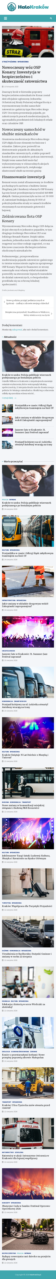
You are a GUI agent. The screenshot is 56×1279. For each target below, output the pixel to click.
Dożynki (5, 951)
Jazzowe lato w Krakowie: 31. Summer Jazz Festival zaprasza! (32, 431)
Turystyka (6, 903)
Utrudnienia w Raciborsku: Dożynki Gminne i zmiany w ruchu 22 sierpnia (27, 955)
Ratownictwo (8, 1152)
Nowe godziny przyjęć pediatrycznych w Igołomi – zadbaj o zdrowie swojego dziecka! (27, 302)
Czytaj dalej (7, 398)
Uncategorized (8, 651)
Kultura (5, 550)
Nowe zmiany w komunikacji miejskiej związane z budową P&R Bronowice (23, 806)
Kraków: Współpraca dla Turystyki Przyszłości (27, 906)
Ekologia (6, 1052)
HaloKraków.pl (35, 1274)
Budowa (5, 802)
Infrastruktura (8, 600)
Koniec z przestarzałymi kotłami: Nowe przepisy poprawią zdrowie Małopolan (23, 1056)
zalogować (17, 329)
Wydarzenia (23, 61)
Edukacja (6, 1001)
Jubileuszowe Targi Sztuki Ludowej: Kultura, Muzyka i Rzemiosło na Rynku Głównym (26, 857)
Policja (5, 500)
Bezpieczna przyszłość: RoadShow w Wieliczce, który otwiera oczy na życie (27, 313)
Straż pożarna (9, 61)
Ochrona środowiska (20, 1052)
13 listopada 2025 (11, 86)
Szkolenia (19, 1152)
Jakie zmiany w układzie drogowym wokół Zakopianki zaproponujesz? (34, 419)
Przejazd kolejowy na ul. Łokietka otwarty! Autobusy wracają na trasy (33, 443)
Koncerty (6, 1203)
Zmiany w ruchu (20, 701)
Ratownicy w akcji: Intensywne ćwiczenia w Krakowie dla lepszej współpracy (25, 1157)
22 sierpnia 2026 (10, 761)
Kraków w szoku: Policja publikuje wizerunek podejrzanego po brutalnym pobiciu (26, 376)
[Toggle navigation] (5, 18)
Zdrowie (33, 1052)
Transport (26, 802)
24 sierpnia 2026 (10, 509)
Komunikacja (7, 701)
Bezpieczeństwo (9, 1253)
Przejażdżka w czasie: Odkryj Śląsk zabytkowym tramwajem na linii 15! (34, 407)
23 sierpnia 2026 (10, 660)
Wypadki (12, 500)
